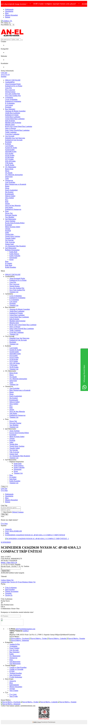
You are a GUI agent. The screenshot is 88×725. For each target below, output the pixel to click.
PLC (6, 200)
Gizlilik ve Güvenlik (16, 669)
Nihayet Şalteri (10, 196)
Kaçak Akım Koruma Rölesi (14, 223)
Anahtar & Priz (14, 644)
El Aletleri (8, 263)
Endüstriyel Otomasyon (13, 209)
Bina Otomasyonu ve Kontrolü (15, 184)
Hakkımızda (9, 9)
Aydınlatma (9, 97)
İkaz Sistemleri (10, 109)
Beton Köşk (9, 169)
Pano (7, 211)
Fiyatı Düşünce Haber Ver (27, 582)
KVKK (12, 671)
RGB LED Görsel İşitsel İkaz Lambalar (18, 126)
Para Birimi (5, 25)
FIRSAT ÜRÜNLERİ (12, 80)
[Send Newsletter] (2, 618)
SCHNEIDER (6, 542)
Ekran (7, 188)
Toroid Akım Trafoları (12, 236)
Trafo (7, 178)
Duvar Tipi (9, 213)
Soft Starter (9, 207)
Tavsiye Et (13, 582)
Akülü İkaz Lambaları (12, 113)
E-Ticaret (38, 722)
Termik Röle (9, 234)
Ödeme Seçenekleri (11, 591)
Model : (9, 562)
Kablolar (8, 144)
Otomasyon (9, 180)
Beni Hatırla (7, 512)
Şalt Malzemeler (10, 219)
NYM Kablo (9, 157)
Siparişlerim (9, 11)
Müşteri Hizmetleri (11, 15)
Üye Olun (4, 490)
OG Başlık (8, 173)
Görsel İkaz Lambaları (12, 117)
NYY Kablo (9, 159)
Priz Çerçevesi (10, 90)
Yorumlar (8, 593)
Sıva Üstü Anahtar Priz (13, 95)
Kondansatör (9, 194)
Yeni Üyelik (13, 696)
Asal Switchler (10, 182)
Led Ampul (9, 105)
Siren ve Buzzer (10, 128)
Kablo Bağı (13, 252)
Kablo (11, 654)
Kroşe (11, 259)
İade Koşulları (10, 589)
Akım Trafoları (10, 221)
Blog (6, 13)
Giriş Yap (4, 488)
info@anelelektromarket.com (25, 629)
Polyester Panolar (11, 215)
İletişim (7, 17)
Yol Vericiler (9, 240)
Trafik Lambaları (11, 132)
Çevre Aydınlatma (11, 99)
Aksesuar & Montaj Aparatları (15, 111)
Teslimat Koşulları (15, 673)
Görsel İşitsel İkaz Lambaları (15, 119)
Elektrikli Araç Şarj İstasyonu (15, 138)
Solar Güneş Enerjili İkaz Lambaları (17, 130)
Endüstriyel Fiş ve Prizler (13, 86)
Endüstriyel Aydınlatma (13, 101)
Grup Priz (8, 88)
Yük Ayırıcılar (10, 242)
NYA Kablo (9, 153)
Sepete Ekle (5, 571)
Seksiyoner (9, 176)
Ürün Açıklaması (11, 587)
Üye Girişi (13, 694)
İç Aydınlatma (10, 103)
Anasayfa (8, 529)
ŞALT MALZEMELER (13, 531)
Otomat (7, 229)
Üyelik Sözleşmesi (15, 677)
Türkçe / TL (8, 21)
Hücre (7, 171)
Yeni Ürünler (13, 690)
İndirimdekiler (14, 685)
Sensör (7, 203)
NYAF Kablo (9, 155)
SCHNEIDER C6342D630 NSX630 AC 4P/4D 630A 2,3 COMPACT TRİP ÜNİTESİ (35, 535)
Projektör (8, 107)
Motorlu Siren (10, 124)
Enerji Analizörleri (11, 190)
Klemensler (13, 257)
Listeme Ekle (5, 582)
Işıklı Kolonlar (10, 121)
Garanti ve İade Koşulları (18, 667)
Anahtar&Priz (10, 82)
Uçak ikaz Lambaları (12, 134)
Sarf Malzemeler (10, 248)
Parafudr (8, 230)
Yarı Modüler (9, 217)
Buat (6, 261)
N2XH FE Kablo (11, 148)
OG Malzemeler (10, 167)
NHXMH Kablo (10, 151)
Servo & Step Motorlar (13, 205)
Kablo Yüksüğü (14, 256)
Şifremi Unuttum (18, 512)
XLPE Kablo (9, 165)
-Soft (34, 722)
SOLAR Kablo (10, 161)
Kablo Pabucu (14, 254)
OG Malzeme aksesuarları (14, 175)
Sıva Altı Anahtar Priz (12, 94)
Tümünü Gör (13, 292)
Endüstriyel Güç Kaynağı (13, 140)
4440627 (26, 631)
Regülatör (8, 142)
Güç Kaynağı (9, 136)
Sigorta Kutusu (10, 92)
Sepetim (12, 689)
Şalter (7, 232)
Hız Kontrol (9, 192)
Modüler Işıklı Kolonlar (13, 122)
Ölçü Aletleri (9, 198)
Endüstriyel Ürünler (12, 115)
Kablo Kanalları (10, 267)
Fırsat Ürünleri (14, 648)
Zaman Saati (9, 244)
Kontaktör (8, 225)
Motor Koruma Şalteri (12, 227)
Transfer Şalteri (10, 238)
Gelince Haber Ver (7, 580)
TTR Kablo (9, 163)
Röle (6, 202)
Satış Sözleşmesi (15, 675)
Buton (7, 186)
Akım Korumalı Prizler (13, 84)
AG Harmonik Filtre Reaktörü (15, 246)
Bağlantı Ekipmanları (12, 250)
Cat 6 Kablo (9, 146)
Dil (2, 23)
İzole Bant (8, 265)
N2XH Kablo (9, 149)
